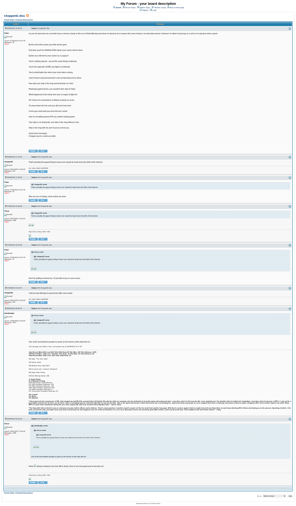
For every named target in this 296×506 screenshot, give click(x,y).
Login (154, 10)
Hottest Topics (145, 7)
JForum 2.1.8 (147, 503)
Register (145, 10)
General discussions (24, 20)
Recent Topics (130, 7)
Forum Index (9, 20)
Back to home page (177, 7)
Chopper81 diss (15, 15)
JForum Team (156, 503)
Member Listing (160, 7)
